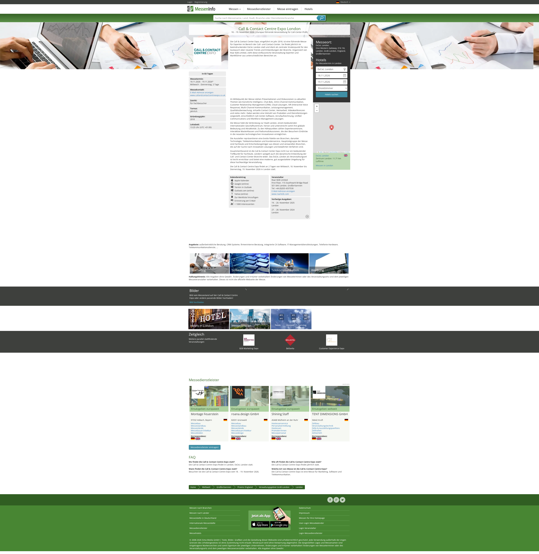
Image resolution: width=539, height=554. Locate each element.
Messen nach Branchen (200, 508)
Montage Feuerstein (204, 414)
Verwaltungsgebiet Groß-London (274, 487)
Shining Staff (280, 414)
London (299, 487)
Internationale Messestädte (202, 523)
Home (193, 487)
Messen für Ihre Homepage (312, 518)
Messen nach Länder (199, 513)
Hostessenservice (280, 423)
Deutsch (345, 2)
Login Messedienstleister (310, 533)
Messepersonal (279, 433)
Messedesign (237, 433)
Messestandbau (198, 425)
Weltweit (206, 487)
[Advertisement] (269, 78)
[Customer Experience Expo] (331, 339)
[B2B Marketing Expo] (249, 339)
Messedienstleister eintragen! (205, 447)
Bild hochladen (196, 302)
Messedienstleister (259, 9)
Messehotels (195, 533)
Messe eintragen (287, 9)
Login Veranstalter (307, 528)
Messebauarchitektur (201, 430)
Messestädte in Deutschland (202, 518)
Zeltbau (315, 423)
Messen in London (324, 165)
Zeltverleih (317, 433)
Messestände (197, 428)
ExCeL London (322, 155)
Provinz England (245, 487)
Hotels (309, 9)
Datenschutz (305, 508)
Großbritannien (224, 487)
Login (189, 2)
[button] (331, 127)
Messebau (196, 423)
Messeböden (197, 433)
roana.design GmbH (245, 414)
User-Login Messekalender (311, 523)
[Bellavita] (290, 339)
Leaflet (320, 152)
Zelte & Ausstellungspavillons (326, 428)
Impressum (304, 513)
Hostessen (276, 428)
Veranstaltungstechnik (322, 425)
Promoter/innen (279, 430)
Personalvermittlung (281, 425)
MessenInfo (201, 9)
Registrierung (201, 2)
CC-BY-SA (347, 152)
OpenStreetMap (334, 152)
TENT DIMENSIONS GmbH (330, 414)
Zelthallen (316, 430)
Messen (234, 9)
